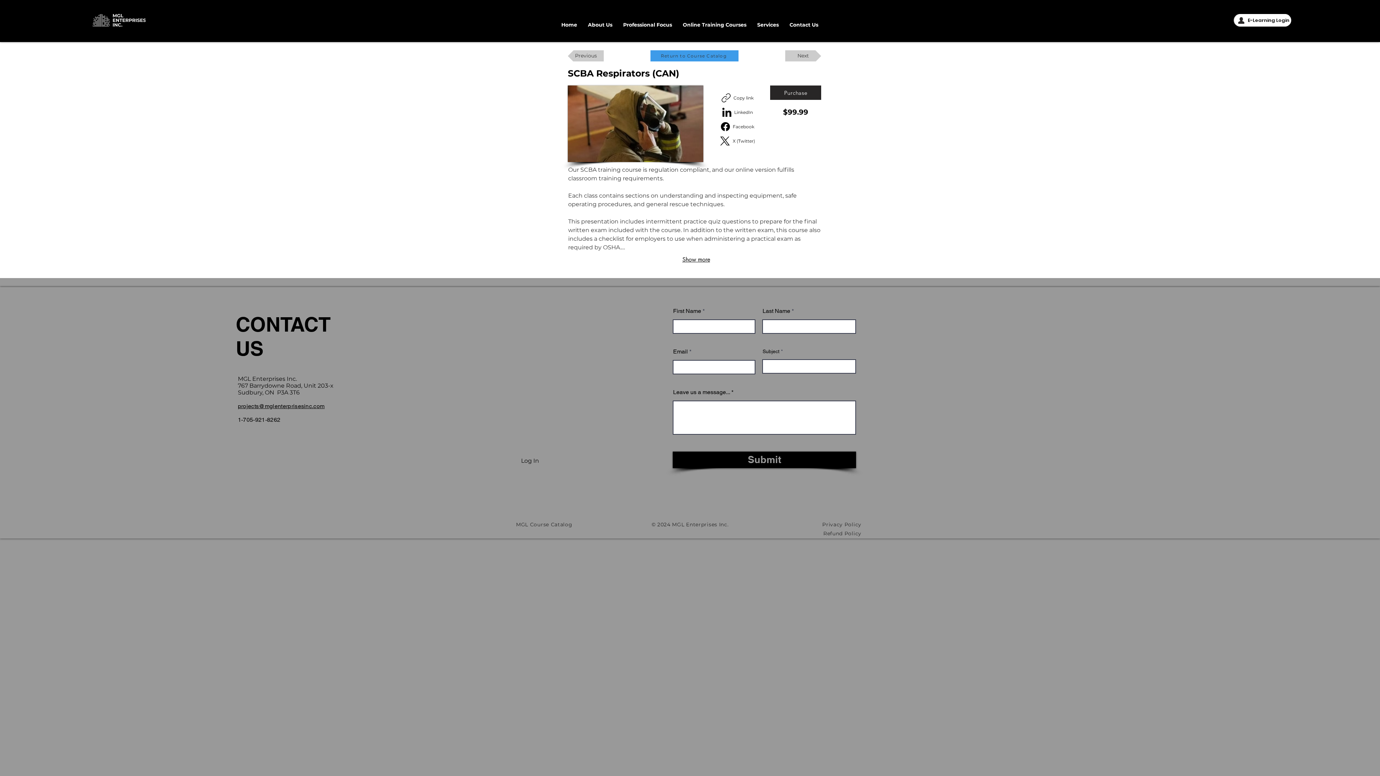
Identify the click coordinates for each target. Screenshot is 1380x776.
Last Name (776, 311)
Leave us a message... (701, 392)
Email (680, 352)
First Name (687, 311)
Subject (771, 351)
